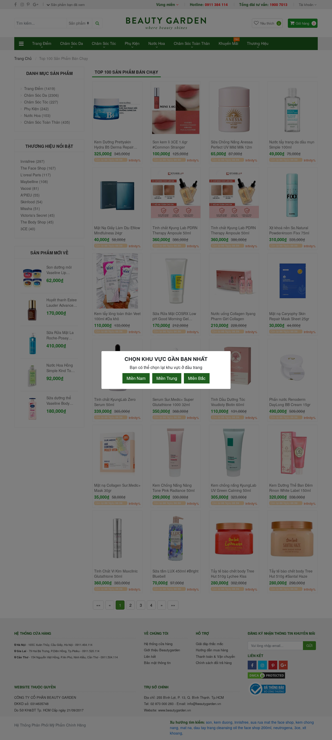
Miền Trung (166, 378)
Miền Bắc (196, 378)
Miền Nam (136, 378)
